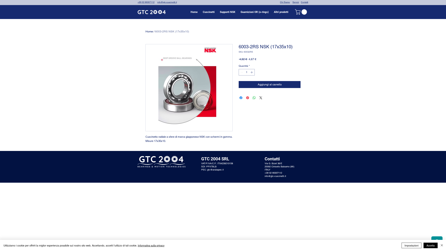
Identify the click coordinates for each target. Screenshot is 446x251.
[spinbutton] (247, 72)
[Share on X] (261, 98)
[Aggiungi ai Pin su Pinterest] (247, 98)
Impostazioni (411, 245)
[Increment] (252, 72)
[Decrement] (241, 72)
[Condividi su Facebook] (241, 98)
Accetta (430, 245)
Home (149, 31)
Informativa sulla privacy (151, 245)
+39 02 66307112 (146, 2)
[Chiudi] (442, 245)
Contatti (304, 2)
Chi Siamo (285, 2)
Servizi (296, 2)
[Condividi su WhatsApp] (254, 98)
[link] (301, 12)
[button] (208, 12)
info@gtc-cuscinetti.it (167, 2)
